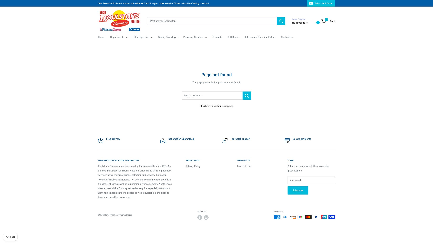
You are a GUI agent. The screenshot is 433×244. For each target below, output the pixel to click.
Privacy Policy (193, 166)
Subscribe (298, 190)
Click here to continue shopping (216, 106)
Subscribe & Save (323, 3)
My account (298, 22)
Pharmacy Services (193, 37)
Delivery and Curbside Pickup (259, 37)
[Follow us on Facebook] (199, 217)
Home (101, 37)
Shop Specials (141, 37)
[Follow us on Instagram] (206, 217)
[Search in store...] (247, 96)
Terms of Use (244, 166)
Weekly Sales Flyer (167, 37)
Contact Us (287, 37)
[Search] (281, 21)
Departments (117, 37)
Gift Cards (233, 37)
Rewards (217, 37)
